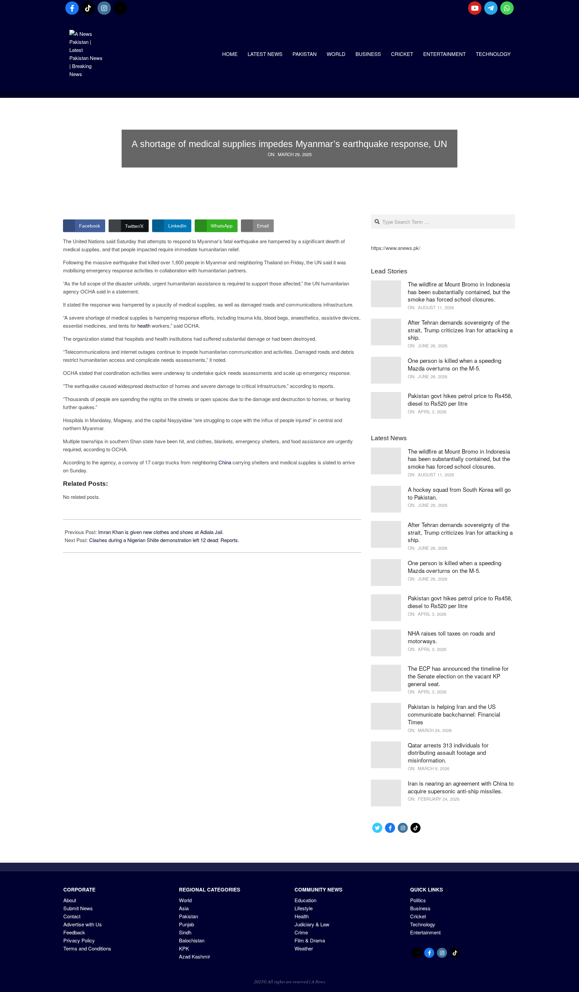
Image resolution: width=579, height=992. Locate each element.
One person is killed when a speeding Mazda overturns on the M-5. (454, 364)
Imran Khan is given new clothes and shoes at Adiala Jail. (160, 531)
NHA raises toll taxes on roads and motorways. (451, 637)
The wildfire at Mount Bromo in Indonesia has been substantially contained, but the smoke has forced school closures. (459, 291)
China (224, 462)
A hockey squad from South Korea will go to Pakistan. (459, 493)
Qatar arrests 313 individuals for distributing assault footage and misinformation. (448, 752)
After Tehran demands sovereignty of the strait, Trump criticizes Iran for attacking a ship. (460, 329)
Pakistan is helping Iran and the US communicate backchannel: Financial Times (454, 714)
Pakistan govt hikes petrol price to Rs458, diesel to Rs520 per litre (460, 399)
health (143, 325)
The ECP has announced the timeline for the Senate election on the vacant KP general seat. (458, 675)
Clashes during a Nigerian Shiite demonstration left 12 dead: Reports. (164, 539)
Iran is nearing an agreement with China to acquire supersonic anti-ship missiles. (461, 787)
